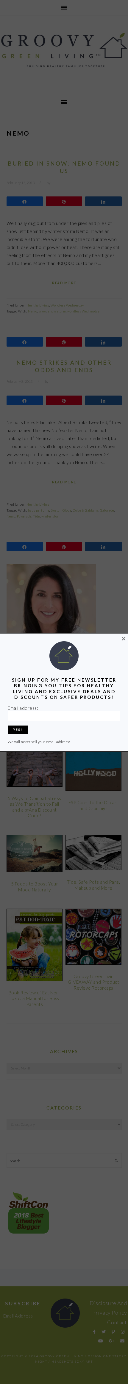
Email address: (23, 708)
